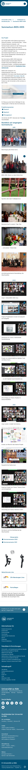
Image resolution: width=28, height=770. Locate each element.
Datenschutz (5, 691)
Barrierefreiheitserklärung (15, 691)
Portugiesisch (8, 115)
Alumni (3, 637)
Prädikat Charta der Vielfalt (8, 729)
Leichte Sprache (6, 692)
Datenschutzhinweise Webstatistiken (11, 766)
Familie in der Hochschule (8, 755)
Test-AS (22, 76)
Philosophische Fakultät (7, 654)
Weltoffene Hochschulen (8, 737)
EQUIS (8, 745)
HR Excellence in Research (8, 739)
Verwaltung (4, 669)
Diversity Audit (20, 729)
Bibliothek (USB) (6, 678)
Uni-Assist (16, 76)
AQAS (12, 745)
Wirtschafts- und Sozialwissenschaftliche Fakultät (14, 649)
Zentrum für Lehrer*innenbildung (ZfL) (11, 659)
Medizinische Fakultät (7, 652)
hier (24, 118)
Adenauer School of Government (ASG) (11, 661)
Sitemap (13, 692)
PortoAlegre (14, 587)
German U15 (17, 721)
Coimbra (4, 721)
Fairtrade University (6, 754)
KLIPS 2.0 (4, 674)
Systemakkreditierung (7, 747)
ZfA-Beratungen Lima (17, 577)
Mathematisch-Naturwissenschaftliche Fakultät (13, 656)
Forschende (4, 634)
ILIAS (3, 676)
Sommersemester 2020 (10, 539)
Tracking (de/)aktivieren (8, 767)
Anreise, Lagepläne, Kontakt (8, 679)
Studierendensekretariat (8, 671)
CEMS (3, 745)
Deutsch (6, 109)
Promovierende (5, 632)
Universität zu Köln (7, 19)
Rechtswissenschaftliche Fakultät (10, 651)
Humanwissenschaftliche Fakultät (10, 657)
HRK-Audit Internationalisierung (10, 736)
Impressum (20, 692)
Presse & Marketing (6, 641)
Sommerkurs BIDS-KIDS (19, 21)
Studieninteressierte (7, 629)
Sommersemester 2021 (10, 542)
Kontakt (3, 694)
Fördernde (4, 639)
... (15, 19)
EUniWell (10, 721)
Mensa (3, 673)
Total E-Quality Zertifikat (8, 727)
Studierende (5, 630)
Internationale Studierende (8, 636)
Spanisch (6, 112)
